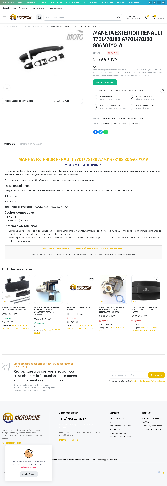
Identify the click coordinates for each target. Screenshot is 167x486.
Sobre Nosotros (9, 8)
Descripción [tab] (8, 143)
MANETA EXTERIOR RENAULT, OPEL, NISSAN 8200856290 (14, 308)
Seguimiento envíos (38, 8)
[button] (7, 87)
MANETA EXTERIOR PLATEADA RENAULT (79, 308)
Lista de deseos (56, 8)
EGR (46, 330)
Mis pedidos (115, 429)
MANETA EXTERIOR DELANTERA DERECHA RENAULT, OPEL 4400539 (144, 309)
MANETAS (106, 124)
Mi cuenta (23, 8)
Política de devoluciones (120, 437)
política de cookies (28, 467)
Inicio (4, 27)
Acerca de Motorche (150, 418)
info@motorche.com (11, 443)
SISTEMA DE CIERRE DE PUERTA (20, 27)
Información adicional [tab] (31, 143)
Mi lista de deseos (118, 433)
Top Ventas (147, 422)
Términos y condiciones (152, 426)
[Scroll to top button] (161, 480)
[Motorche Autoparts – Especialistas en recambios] (21, 17)
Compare (28, 284)
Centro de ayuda (117, 418)
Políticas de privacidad (152, 429)
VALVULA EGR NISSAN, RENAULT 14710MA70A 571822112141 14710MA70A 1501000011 (113, 309)
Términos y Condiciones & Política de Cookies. (148, 381)
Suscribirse (156, 375)
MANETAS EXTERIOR (121, 124)
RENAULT (135, 124)
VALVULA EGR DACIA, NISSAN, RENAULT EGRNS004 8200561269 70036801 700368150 (47, 311)
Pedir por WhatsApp (105, 82)
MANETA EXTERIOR (41, 27)
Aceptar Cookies (28, 474)
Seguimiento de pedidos (120, 426)
